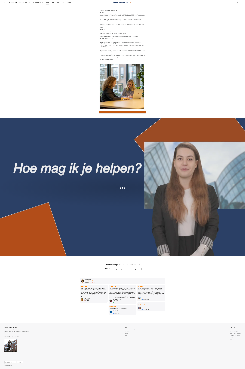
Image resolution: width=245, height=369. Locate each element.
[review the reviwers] (84, 300)
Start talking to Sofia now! (38, 2)
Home (5, 2)
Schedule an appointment (135, 269)
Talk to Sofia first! (106, 268)
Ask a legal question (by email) (119, 269)
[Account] (237, 2)
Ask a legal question (13, 2)
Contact (69, 2)
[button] (122, 187)
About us (47, 2)
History (58, 2)
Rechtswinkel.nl (9, 365)
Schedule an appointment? (24, 2)
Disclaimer (127, 331)
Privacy (63, 2)
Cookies (126, 333)
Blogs (53, 2)
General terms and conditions (130, 329)
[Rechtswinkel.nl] (122, 2)
